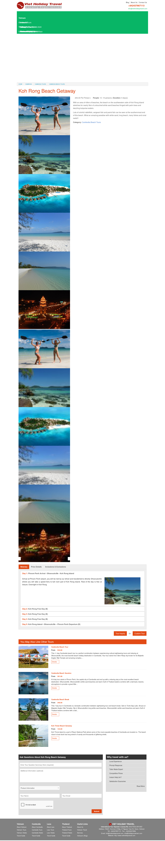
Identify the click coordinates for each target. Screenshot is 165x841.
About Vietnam (21, 827)
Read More (141, 786)
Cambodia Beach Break (60, 699)
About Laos (50, 827)
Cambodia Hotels (37, 833)
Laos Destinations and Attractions (34, 58)
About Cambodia (37, 827)
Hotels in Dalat (27, 85)
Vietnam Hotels (22, 833)
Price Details (36, 566)
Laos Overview (27, 54)
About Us (134, 2)
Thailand (22, 27)
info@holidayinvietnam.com (133, 833)
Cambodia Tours (37, 830)
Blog (127, 2)
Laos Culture (26, 72)
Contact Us (143, 2)
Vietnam (22, 18)
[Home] (39, 4)
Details (54, 662)
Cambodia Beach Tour (59, 647)
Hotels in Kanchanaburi (30, 81)
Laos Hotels (24, 45)
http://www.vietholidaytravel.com (124, 835)
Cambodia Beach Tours (91, 122)
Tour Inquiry (120, 633)
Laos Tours (24, 36)
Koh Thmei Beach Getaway (61, 726)
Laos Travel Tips (27, 67)
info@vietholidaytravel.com (137, 8)
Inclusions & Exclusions (55, 566)
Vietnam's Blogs (82, 836)
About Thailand (67, 827)
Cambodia (23, 22)
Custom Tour (139, 633)
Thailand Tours (67, 830)
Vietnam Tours (21, 830)
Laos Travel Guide (27, 49)
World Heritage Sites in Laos (32, 76)
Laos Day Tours (26, 40)
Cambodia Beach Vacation (61, 673)
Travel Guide (21, 836)
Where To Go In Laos (29, 63)
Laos (21, 31)
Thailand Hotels (67, 833)
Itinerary (23, 566)
